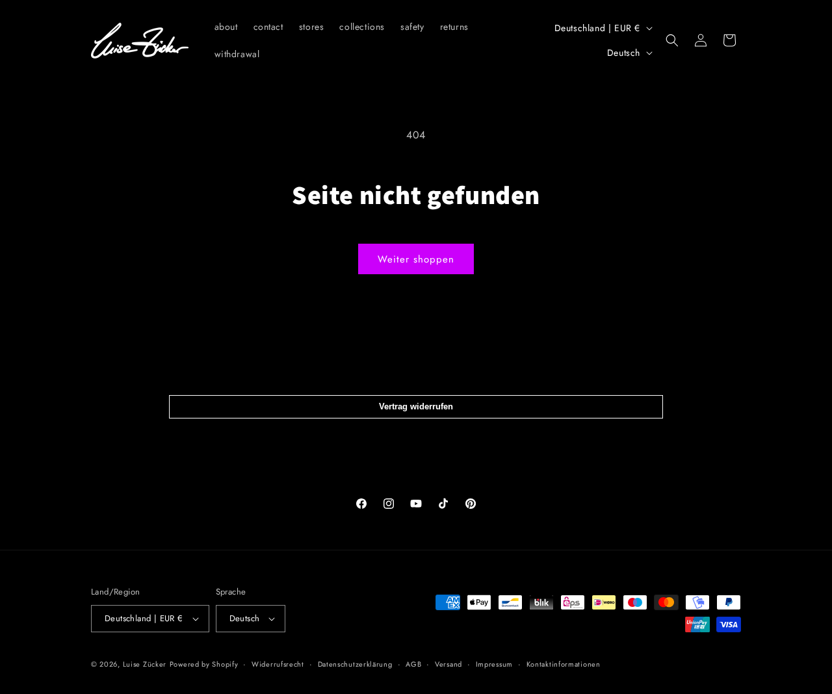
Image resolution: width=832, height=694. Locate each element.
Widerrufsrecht (278, 664)
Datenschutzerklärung (355, 664)
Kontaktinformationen (563, 664)
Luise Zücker (144, 664)
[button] (672, 40)
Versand (448, 664)
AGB (413, 664)
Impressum (494, 664)
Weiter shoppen (416, 259)
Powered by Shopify (204, 664)
